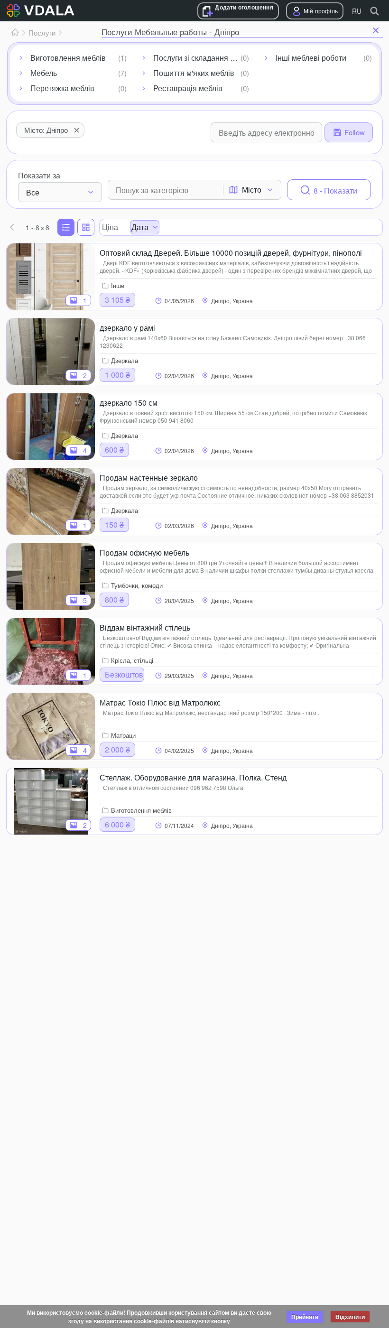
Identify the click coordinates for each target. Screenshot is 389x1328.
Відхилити (350, 1316)
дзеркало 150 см (128, 402)
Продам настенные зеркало (149, 477)
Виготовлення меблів (68, 57)
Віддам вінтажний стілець (145, 626)
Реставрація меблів (187, 88)
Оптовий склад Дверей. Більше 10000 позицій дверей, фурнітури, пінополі (231, 252)
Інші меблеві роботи (311, 57)
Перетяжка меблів (62, 88)
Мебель (43, 72)
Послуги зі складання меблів (203, 57)
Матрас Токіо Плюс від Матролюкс (160, 701)
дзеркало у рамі (127, 327)
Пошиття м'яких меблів (193, 72)
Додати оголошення (244, 7)
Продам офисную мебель (144, 552)
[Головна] (15, 32)
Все (32, 192)
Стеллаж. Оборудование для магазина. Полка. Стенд (193, 776)
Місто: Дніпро (46, 130)
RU (356, 11)
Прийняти (304, 1316)
